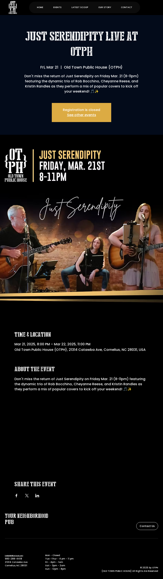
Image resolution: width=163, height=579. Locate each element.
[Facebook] (150, 549)
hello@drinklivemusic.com (14, 556)
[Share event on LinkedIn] (37, 495)
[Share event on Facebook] (16, 495)
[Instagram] (155, 549)
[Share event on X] (27, 495)
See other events (81, 114)
